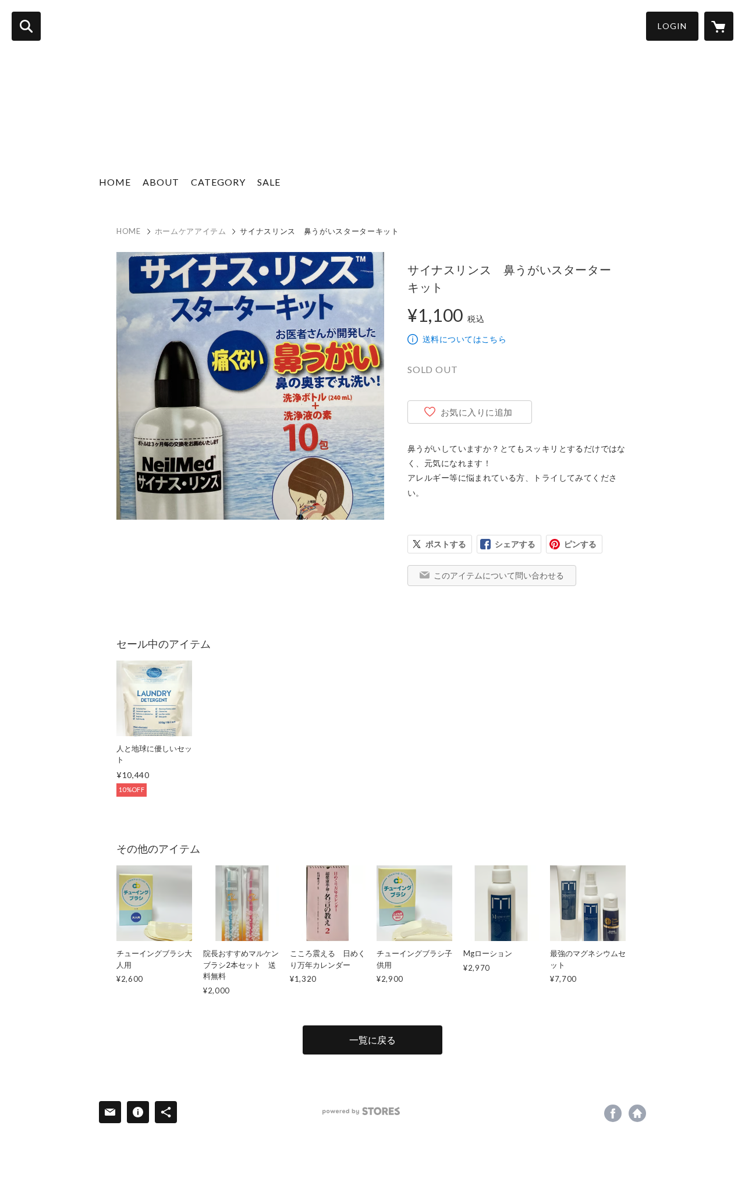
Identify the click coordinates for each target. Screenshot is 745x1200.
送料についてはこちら (464, 339)
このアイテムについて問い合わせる (499, 575)
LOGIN (672, 26)
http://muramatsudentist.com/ (637, 1113)
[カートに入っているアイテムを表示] (718, 26)
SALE (269, 181)
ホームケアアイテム (190, 231)
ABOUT (161, 181)
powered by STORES (361, 1111)
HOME (115, 181)
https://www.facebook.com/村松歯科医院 (613, 1113)
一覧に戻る (372, 1039)
